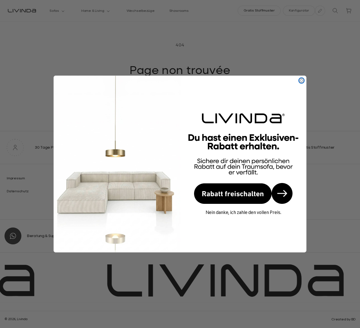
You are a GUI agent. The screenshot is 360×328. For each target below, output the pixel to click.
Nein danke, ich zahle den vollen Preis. (243, 212)
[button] (243, 193)
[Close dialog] (301, 80)
